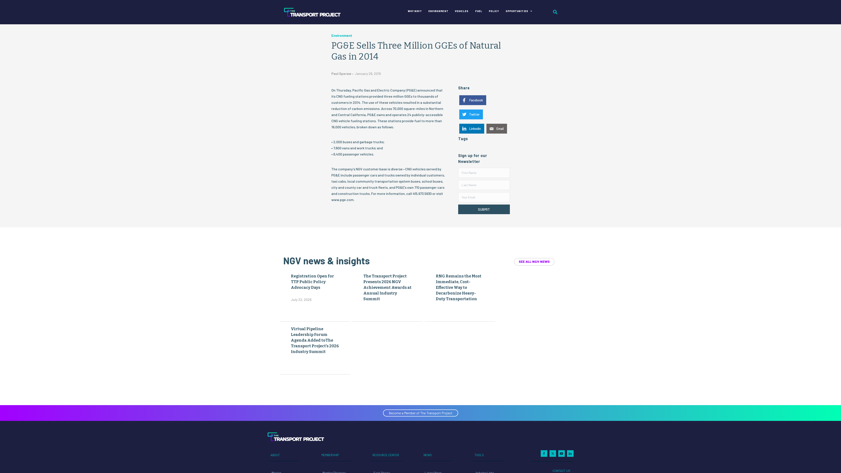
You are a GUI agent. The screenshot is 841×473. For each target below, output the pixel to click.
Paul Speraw (341, 73)
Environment (341, 35)
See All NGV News (534, 262)
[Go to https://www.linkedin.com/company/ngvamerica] (570, 453)
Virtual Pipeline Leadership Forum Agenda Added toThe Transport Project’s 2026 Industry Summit (315, 340)
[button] (484, 209)
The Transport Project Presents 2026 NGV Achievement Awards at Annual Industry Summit (387, 287)
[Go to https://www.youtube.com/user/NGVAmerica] (561, 453)
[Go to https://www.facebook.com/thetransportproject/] (544, 453)
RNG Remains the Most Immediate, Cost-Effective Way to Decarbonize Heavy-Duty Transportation (458, 287)
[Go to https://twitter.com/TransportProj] (552, 453)
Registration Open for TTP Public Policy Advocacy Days (312, 282)
